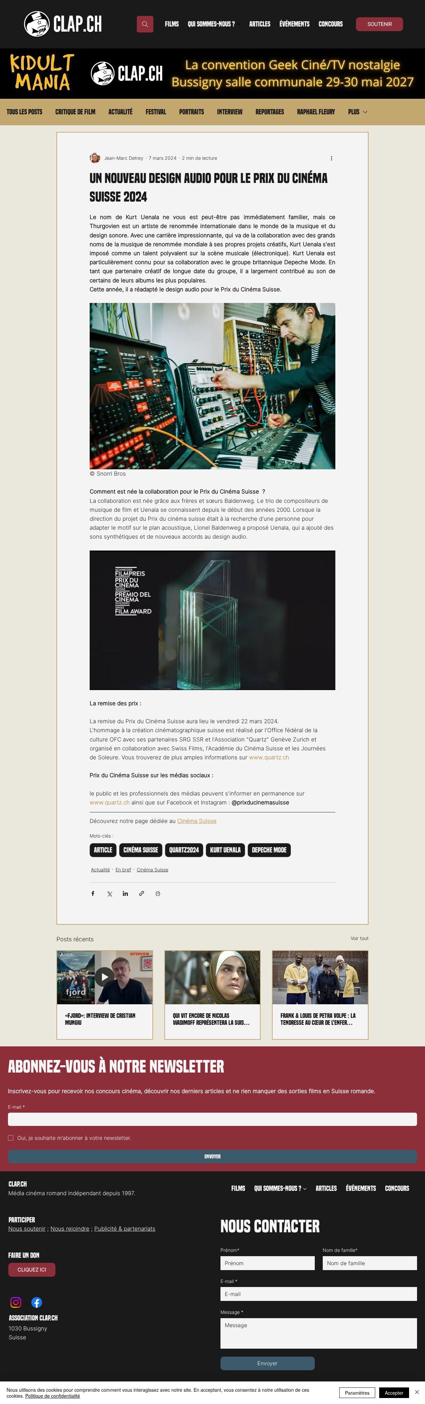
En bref (123, 869)
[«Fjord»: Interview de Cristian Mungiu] (104, 977)
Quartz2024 (184, 850)
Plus (353, 112)
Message (231, 1312)
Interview (229, 112)
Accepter (394, 1392)
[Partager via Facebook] (93, 893)
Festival (156, 112)
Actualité (120, 112)
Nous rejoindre (69, 1228)
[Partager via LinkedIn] (125, 893)
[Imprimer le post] (158, 893)
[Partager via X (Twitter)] (109, 893)
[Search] (145, 24)
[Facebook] (37, 1302)
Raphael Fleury (316, 112)
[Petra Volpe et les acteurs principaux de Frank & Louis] (320, 977)
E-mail (16, 1107)
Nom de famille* (340, 1250)
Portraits (191, 112)
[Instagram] (16, 1302)
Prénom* (229, 1250)
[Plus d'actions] (331, 158)
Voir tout (360, 938)
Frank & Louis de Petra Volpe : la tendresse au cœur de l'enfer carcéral (318, 1019)
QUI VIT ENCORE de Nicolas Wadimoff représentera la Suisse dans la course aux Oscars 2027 (211, 1019)
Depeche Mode (269, 850)
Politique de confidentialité (52, 1395)
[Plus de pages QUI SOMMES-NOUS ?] (238, 24)
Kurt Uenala (225, 850)
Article (103, 850)
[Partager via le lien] (141, 893)
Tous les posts (24, 112)
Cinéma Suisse (141, 850)
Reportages (270, 112)
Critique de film (75, 112)
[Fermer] (417, 1393)
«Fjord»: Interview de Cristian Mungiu (100, 1019)
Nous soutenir (26, 1228)
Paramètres (357, 1392)
